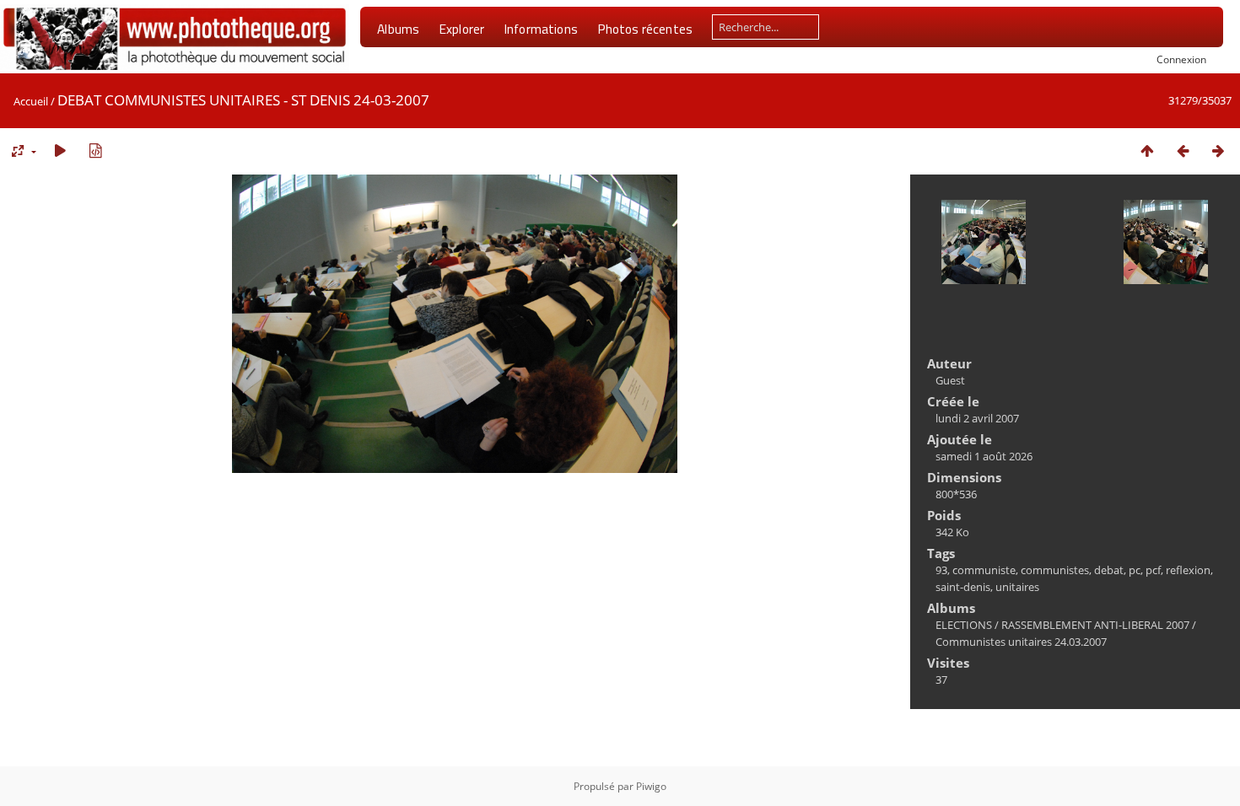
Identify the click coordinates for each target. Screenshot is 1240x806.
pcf (1153, 570)
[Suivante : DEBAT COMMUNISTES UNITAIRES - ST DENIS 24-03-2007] (1218, 150)
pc (1134, 570)
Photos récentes (645, 29)
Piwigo (651, 786)
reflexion (1188, 570)
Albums (398, 29)
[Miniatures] (1147, 150)
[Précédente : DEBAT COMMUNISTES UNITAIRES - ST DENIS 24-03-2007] (1182, 150)
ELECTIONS (963, 624)
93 (941, 570)
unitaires (1017, 586)
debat (1109, 570)
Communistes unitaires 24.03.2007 (1021, 641)
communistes (1055, 570)
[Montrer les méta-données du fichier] (95, 150)
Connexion (1181, 59)
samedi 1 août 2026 (983, 456)
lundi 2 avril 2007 (977, 418)
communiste (984, 570)
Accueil (30, 101)
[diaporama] (60, 150)
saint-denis (962, 586)
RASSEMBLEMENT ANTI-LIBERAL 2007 (1095, 624)
